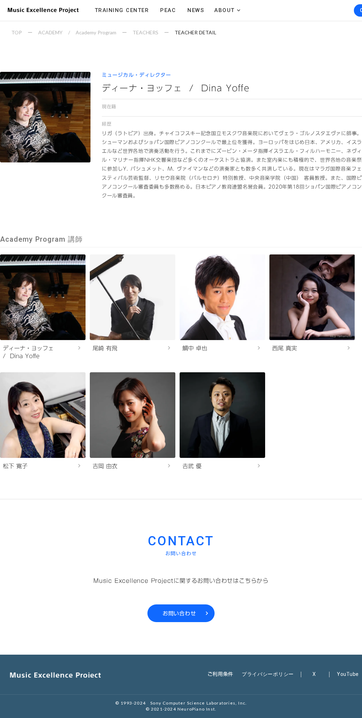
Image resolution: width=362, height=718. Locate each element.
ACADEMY (50, 32)
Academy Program (96, 32)
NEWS (195, 10)
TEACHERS (145, 32)
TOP (16, 32)
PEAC (168, 10)
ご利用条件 (221, 674)
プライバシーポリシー (268, 674)
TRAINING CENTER (122, 10)
